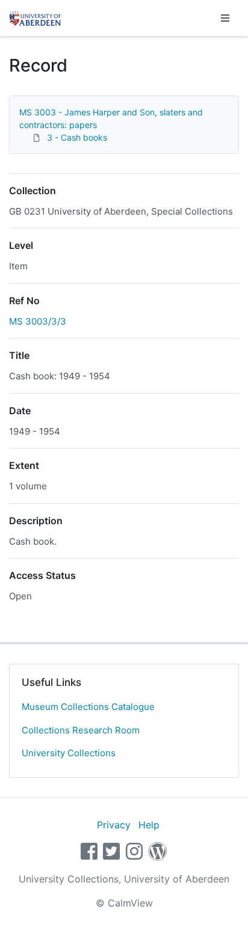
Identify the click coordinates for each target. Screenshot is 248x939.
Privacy (114, 825)
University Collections (69, 753)
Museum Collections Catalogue (88, 706)
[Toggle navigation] (225, 18)
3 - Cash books (77, 137)
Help (149, 825)
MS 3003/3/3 (37, 321)
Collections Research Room (81, 730)
